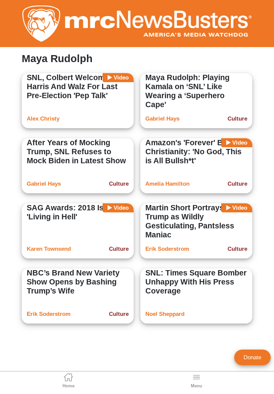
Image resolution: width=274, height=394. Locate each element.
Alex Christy (43, 119)
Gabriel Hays (162, 119)
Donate (252, 357)
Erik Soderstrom (167, 249)
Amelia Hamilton (167, 184)
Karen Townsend (49, 249)
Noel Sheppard (164, 314)
